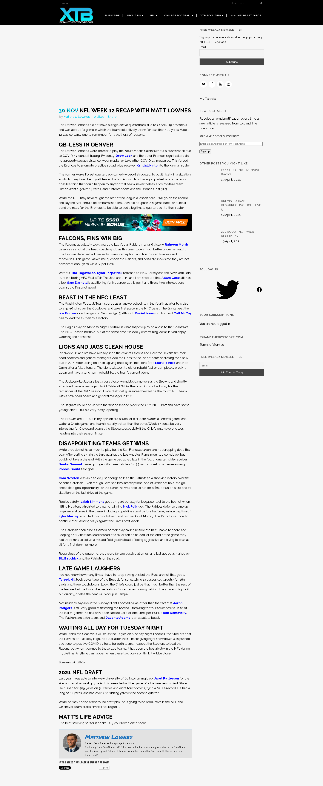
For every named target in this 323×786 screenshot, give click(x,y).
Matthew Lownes (77, 116)
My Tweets (207, 99)
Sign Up (205, 151)
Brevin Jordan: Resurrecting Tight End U (241, 205)
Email (202, 46)
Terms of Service (211, 344)
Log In (64, 3)
